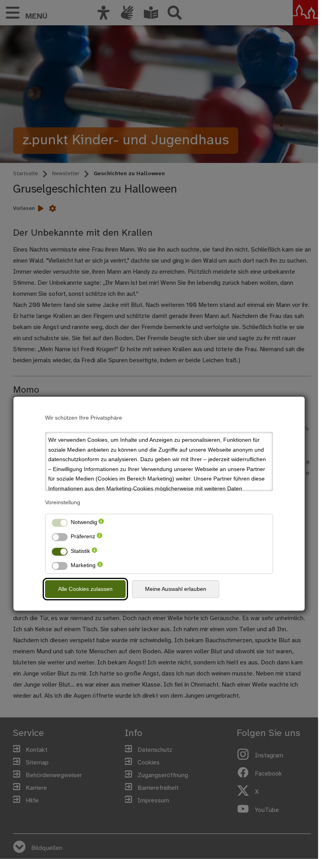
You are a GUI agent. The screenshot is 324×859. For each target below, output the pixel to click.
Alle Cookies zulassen (85, 589)
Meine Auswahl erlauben (175, 589)
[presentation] (101, 522)
